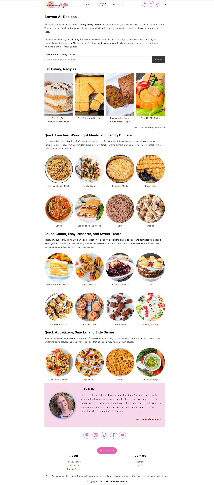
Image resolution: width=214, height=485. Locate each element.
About (88, 4)
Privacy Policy (74, 462)
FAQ (140, 465)
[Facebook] (113, 435)
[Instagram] (151, 4)
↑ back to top (107, 450)
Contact (140, 462)
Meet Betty (118, 4)
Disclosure (74, 465)
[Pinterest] (144, 4)
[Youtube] (122, 435)
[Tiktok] (157, 4)
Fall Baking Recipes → (154, 127)
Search (158, 59)
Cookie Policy (73, 469)
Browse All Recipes (102, 4)
